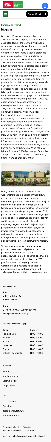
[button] (5, 14)
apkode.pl (41, 436)
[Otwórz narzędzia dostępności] (45, 6)
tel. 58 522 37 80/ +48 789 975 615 (19, 310)
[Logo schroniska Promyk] (23, 4)
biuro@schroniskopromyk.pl (16, 313)
